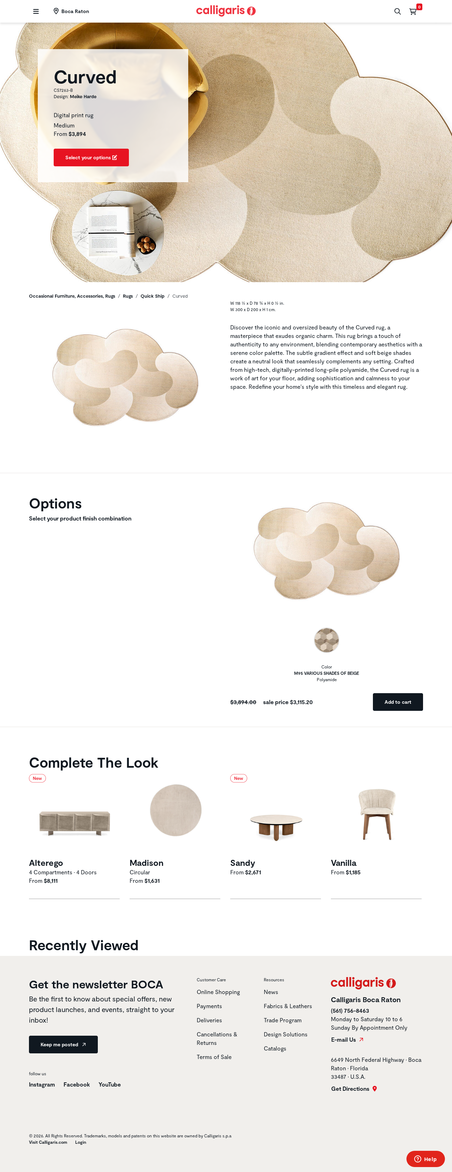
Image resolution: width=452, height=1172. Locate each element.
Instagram (42, 1084)
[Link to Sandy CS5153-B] (276, 814)
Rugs (128, 296)
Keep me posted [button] (60, 1044)
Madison (146, 862)
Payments (209, 1006)
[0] (412, 11)
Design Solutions (286, 1034)
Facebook (77, 1084)
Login (80, 1142)
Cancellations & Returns (217, 1038)
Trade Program (283, 1020)
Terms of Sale (214, 1056)
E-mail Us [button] (344, 1039)
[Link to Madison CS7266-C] (176, 814)
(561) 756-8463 (350, 1010)
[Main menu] (35, 11)
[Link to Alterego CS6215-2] (75, 814)
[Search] (396, 11)
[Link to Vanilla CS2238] (377, 814)
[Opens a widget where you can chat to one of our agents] (425, 1159)
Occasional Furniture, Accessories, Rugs (72, 296)
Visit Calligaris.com (48, 1142)
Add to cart (398, 702)
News (271, 991)
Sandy (242, 862)
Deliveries (209, 1020)
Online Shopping (218, 991)
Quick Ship (153, 296)
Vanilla (343, 862)
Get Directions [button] (351, 1088)
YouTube (110, 1084)
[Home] (226, 10)
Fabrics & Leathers (288, 1006)
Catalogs (275, 1048)
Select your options (88, 157)
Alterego (46, 862)
